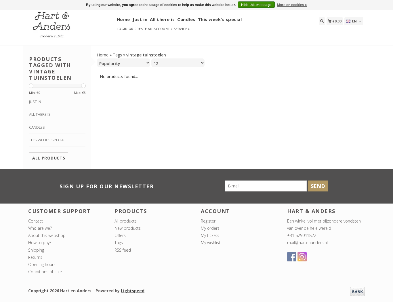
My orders (210, 228)
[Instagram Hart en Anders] (302, 256)
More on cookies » (292, 5)
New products (128, 228)
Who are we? (40, 228)
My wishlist (210, 242)
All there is (162, 19)
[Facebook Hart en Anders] (291, 256)
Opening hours (42, 264)
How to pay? (39, 242)
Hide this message (256, 5)
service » (182, 28)
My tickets (210, 235)
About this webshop (47, 235)
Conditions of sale (45, 271)
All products (48, 158)
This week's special (220, 19)
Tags (117, 55)
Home (123, 19)
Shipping (36, 250)
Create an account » (153, 28)
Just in (140, 19)
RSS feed (123, 250)
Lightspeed (132, 290)
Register (208, 221)
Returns (35, 257)
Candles (186, 19)
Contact (35, 221)
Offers (120, 235)
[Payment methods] (357, 291)
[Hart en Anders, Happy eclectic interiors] (70, 27)
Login (122, 28)
